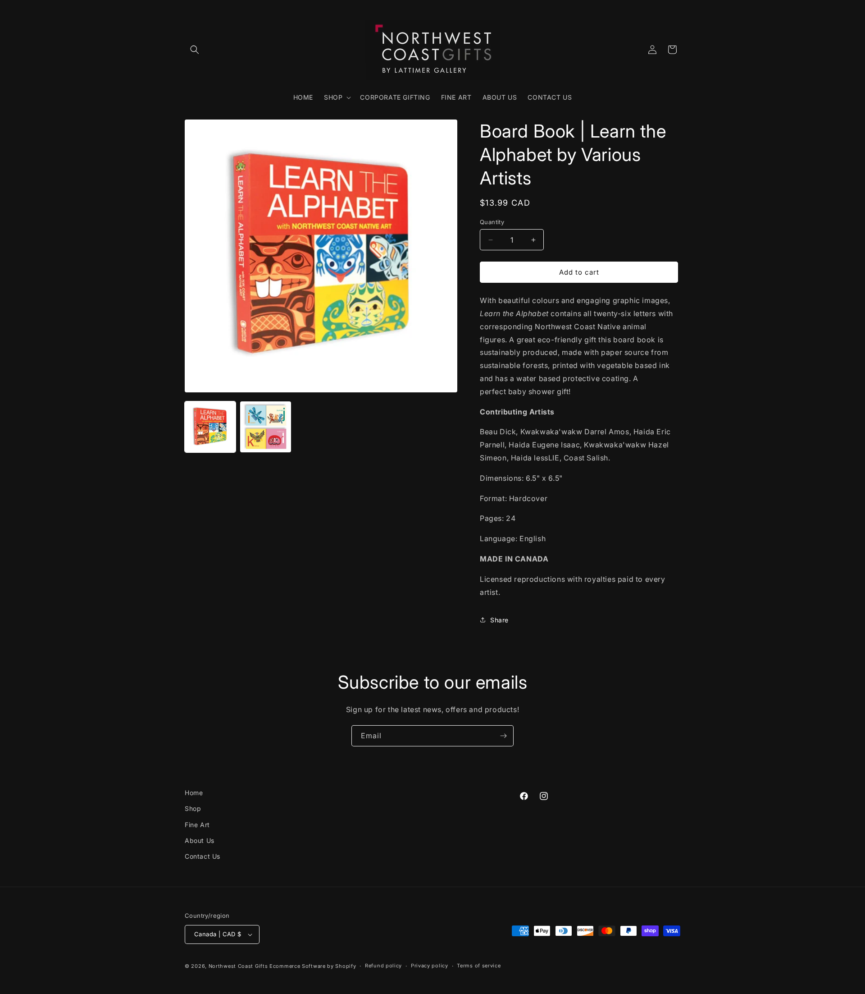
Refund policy (383, 965)
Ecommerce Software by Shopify (312, 966)
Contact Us (202, 856)
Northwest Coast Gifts (238, 966)
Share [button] (499, 620)
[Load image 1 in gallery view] (210, 426)
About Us (199, 840)
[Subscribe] (503, 735)
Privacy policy (429, 965)
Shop (193, 808)
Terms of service (479, 965)
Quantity (492, 221)
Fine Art (197, 824)
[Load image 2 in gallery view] (265, 426)
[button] (195, 50)
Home (194, 792)
